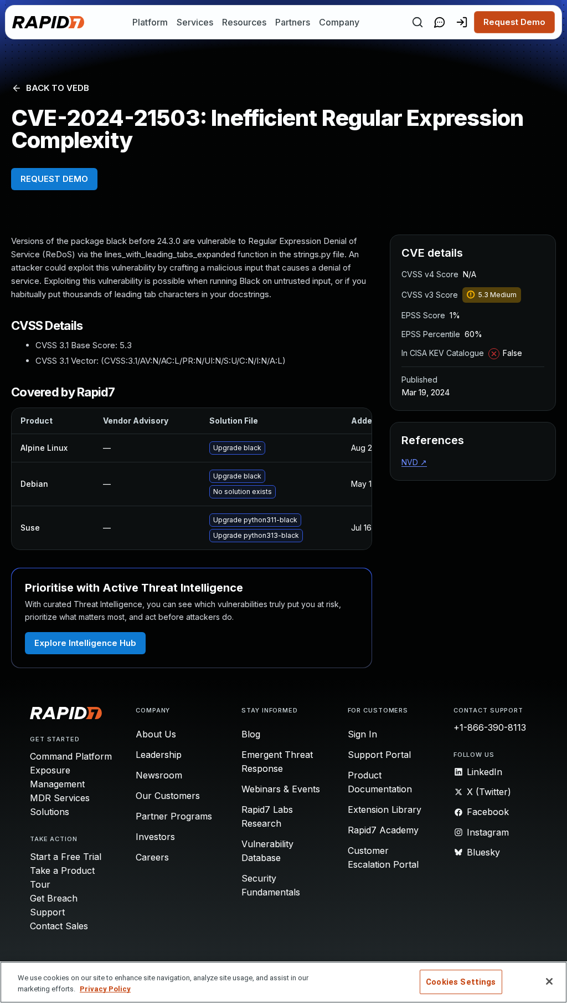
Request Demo (514, 22)
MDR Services (60, 797)
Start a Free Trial (65, 856)
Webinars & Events (280, 789)
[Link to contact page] (440, 22)
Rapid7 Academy (383, 830)
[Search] (417, 22)
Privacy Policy (105, 989)
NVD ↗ (414, 462)
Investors (155, 836)
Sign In (362, 734)
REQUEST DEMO (54, 179)
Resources (244, 22)
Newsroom (159, 775)
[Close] (549, 981)
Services (195, 22)
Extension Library (384, 809)
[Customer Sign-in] (462, 22)
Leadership (159, 754)
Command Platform (71, 756)
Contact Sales (59, 925)
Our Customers (168, 795)
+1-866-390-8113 (489, 727)
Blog (250, 734)
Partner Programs (174, 816)
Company (339, 22)
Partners (292, 22)
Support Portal (379, 754)
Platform (150, 22)
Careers (152, 857)
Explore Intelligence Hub (85, 643)
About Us (156, 734)
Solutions (49, 811)
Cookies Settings (461, 982)
